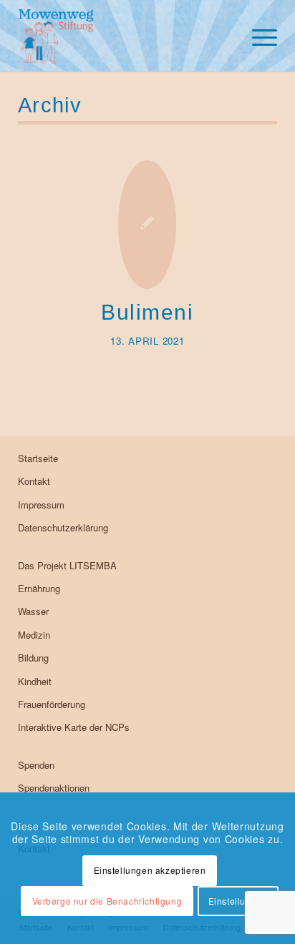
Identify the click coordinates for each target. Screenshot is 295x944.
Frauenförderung (51, 704)
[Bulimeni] (147, 224)
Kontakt (34, 481)
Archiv (50, 105)
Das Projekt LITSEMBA (67, 565)
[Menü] (257, 36)
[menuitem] (257, 36)
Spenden (36, 765)
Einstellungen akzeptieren (150, 870)
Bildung (33, 657)
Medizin (34, 634)
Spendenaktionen (54, 788)
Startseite (38, 458)
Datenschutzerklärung (63, 527)
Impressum (41, 504)
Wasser (33, 611)
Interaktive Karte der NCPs (74, 727)
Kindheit (35, 681)
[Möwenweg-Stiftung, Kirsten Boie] (122, 36)
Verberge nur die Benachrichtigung (107, 901)
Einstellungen (238, 901)
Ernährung (39, 588)
